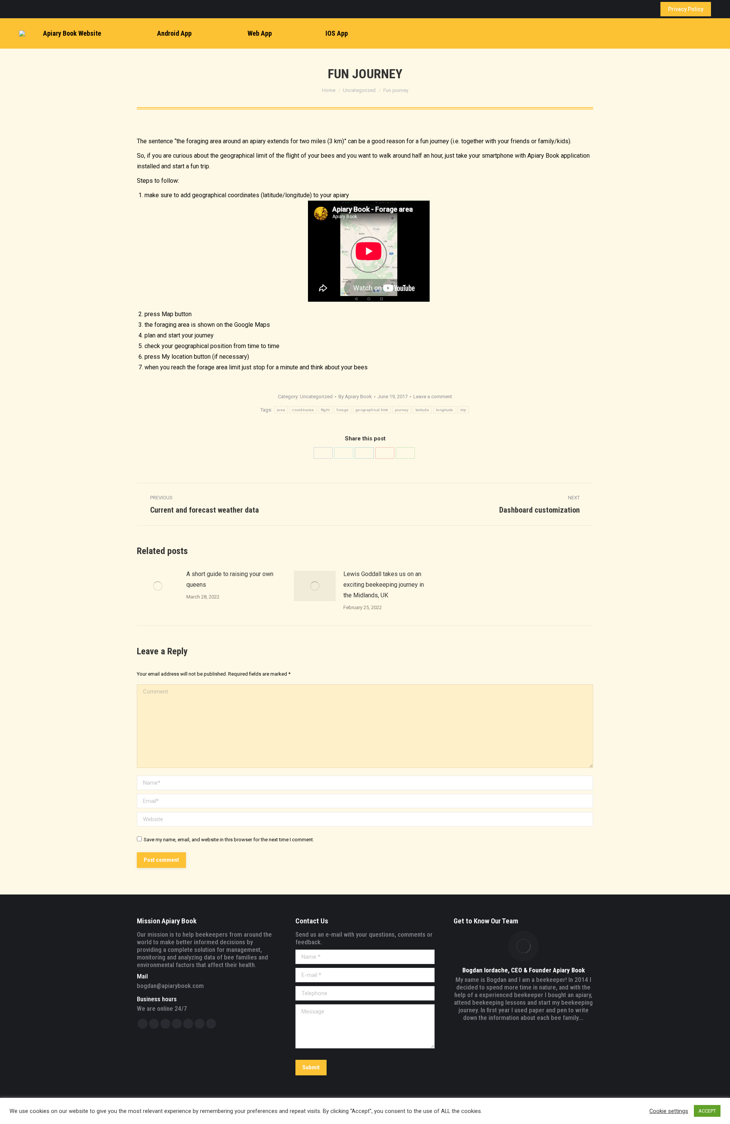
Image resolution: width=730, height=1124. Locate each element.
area (281, 410)
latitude (422, 410)
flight (325, 410)
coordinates (303, 410)
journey (402, 410)
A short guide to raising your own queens (229, 579)
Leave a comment (432, 396)
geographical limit (371, 410)
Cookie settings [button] (668, 1111)
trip (463, 410)
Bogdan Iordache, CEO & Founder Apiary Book (523, 970)
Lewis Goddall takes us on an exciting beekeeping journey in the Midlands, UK (383, 584)
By (355, 396)
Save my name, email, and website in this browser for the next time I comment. (229, 839)
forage (342, 410)
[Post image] (158, 586)
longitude (445, 410)
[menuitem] (66, 33)
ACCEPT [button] (707, 1111)
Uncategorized (316, 396)
